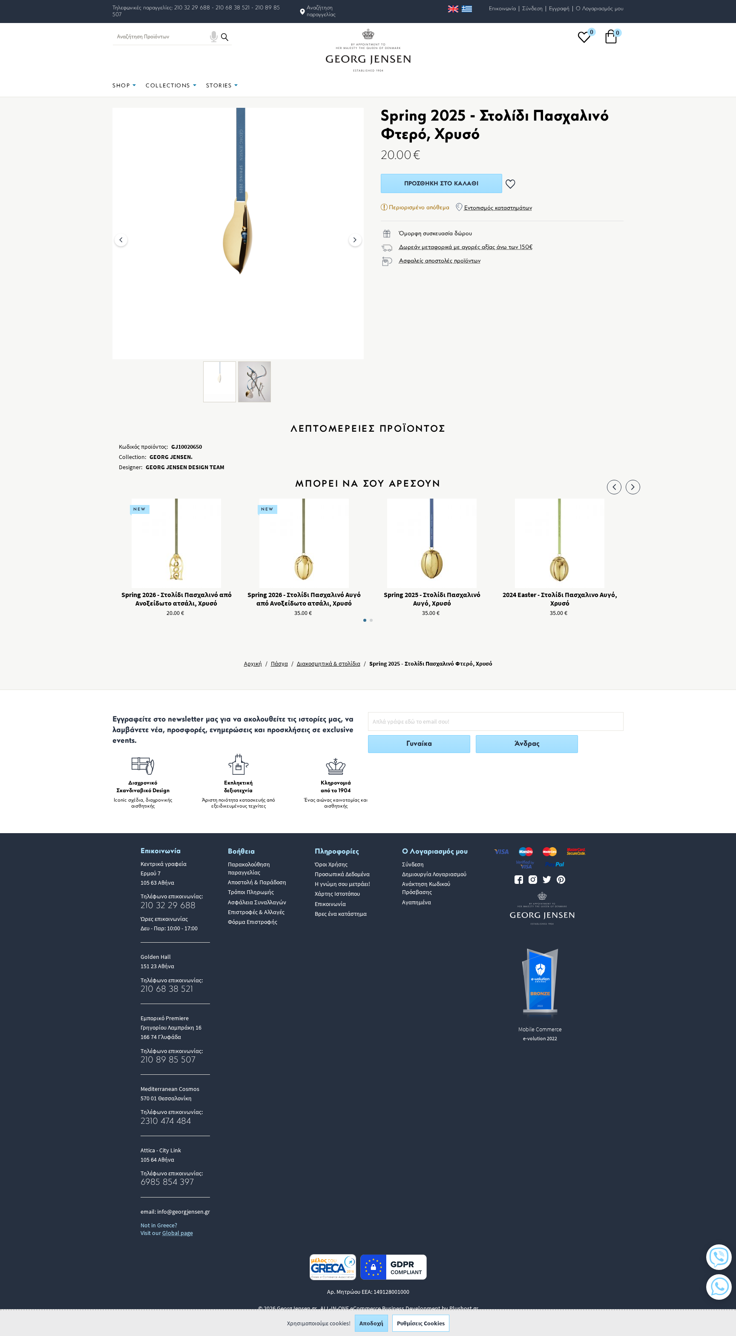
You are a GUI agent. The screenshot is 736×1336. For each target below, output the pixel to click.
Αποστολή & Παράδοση (257, 882)
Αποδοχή (371, 1323)
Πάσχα (279, 663)
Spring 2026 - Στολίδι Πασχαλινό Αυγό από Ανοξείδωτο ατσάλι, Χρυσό (304, 598)
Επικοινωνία (502, 9)
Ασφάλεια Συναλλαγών (257, 902)
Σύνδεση (532, 9)
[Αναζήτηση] (224, 36)
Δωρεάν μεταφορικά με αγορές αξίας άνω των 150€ (466, 247)
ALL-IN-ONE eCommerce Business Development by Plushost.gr (399, 1308)
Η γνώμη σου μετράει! (342, 884)
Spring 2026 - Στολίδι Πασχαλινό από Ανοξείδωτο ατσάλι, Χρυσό (176, 598)
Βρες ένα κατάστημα (341, 914)
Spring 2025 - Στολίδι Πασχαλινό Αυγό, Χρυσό (432, 598)
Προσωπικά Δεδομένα (342, 874)
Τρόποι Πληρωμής (251, 892)
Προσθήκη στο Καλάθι (441, 184)
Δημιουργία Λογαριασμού (434, 874)
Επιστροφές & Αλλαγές (256, 912)
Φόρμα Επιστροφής (252, 922)
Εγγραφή (559, 9)
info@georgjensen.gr (183, 1211)
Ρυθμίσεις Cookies (421, 1323)
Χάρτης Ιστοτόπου (337, 893)
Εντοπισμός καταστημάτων (498, 208)
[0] (584, 42)
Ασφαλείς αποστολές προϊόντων (439, 261)
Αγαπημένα (416, 902)
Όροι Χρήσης (331, 864)
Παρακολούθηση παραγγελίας (249, 868)
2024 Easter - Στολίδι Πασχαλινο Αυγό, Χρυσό (560, 598)
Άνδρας (527, 743)
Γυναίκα (419, 743)
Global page (177, 1233)
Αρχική (253, 663)
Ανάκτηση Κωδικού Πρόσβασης (426, 888)
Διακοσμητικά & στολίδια (328, 663)
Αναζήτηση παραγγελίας (321, 11)
